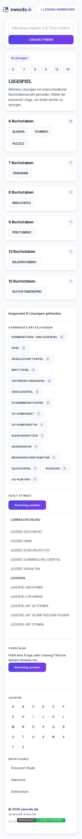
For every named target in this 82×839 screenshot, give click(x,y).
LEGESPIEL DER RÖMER (27, 587)
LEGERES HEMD (21, 541)
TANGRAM (20, 173)
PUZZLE (18, 143)
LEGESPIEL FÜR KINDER (27, 596)
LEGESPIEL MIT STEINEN (27, 624)
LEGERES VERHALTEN (25, 569)
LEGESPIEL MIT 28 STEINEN (29, 606)
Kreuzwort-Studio (23, 768)
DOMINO (41, 131)
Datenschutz (20, 791)
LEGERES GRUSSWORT (26, 531)
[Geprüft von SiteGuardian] (41, 821)
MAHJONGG (21, 203)
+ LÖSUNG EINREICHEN (57, 9)
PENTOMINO (22, 232)
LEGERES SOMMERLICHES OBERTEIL (36, 559)
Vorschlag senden (27, 505)
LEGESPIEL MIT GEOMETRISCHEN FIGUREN (40, 615)
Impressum (18, 779)
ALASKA (18, 131)
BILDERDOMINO (24, 262)
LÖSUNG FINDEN (41, 39)
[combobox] (41, 28)
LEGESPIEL (18, 578)
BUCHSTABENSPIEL (27, 291)
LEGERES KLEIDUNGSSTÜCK (30, 550)
